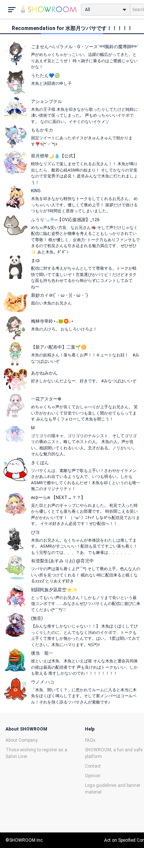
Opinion (92, 775)
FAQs (90, 740)
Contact (93, 766)
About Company (22, 740)
